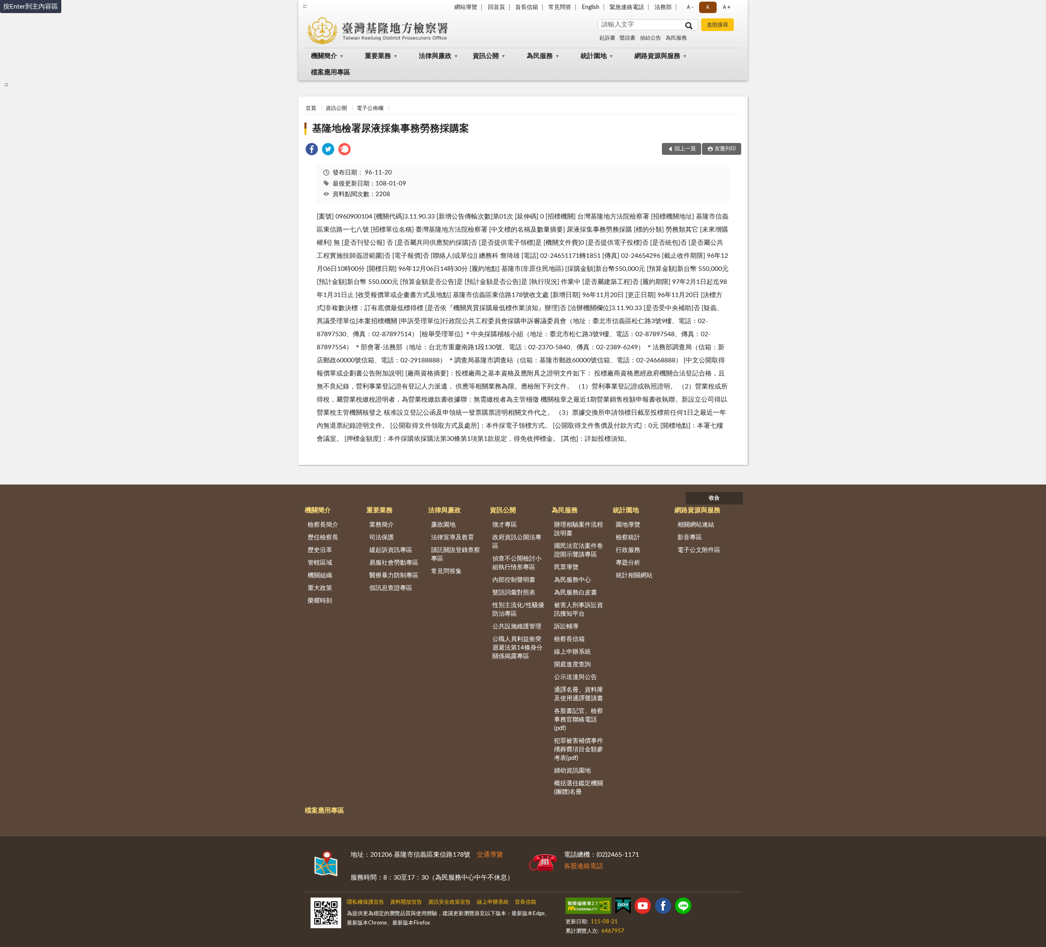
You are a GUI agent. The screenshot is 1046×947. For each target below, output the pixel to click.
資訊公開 (486, 56)
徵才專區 (504, 525)
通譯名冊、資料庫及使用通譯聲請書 (578, 694)
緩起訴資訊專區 (390, 550)
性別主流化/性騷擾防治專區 (518, 609)
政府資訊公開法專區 (516, 541)
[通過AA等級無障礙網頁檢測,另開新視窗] (588, 907)
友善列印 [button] (725, 149)
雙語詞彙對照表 (513, 593)
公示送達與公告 (575, 677)
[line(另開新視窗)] (683, 907)
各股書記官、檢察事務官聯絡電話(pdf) (578, 719)
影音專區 (689, 537)
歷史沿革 (320, 550)
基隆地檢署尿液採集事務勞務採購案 (390, 129)
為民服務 (676, 38)
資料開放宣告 (406, 902)
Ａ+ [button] (726, 7)
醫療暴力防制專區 (393, 575)
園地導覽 (628, 525)
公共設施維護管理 (516, 626)
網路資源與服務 (657, 56)
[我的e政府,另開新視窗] (623, 907)
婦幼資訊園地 (572, 771)
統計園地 (594, 56)
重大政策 (320, 588)
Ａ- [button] (689, 7)
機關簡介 (324, 56)
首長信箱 (526, 7)
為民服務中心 (572, 580)
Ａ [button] (708, 7)
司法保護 (381, 537)
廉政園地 (443, 525)
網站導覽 (465, 7)
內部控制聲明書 (513, 580)
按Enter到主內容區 (30, 6)
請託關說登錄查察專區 (455, 554)
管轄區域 (320, 563)
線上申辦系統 (572, 652)
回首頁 (496, 7)
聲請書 (627, 38)
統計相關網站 (634, 575)
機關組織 (320, 575)
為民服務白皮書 (575, 593)
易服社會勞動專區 (393, 563)
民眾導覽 (566, 567)
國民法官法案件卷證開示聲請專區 (578, 550)
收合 (714, 498)
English (590, 7)
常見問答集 (446, 571)
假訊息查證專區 (390, 588)
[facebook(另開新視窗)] (663, 907)
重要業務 (378, 56)
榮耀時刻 (320, 601)
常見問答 (559, 7)
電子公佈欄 (370, 108)
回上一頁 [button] (685, 149)
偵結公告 (650, 38)
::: (304, 6)
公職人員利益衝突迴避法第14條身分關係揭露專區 (517, 647)
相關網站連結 (695, 525)
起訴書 (607, 38)
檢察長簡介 (323, 525)
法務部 (663, 7)
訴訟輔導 (566, 626)
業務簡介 (381, 525)
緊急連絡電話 (627, 7)
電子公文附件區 (698, 550)
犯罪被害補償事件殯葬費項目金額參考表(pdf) (578, 749)
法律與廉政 (435, 56)
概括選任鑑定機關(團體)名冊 (578, 787)
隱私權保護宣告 (365, 902)
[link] (312, 150)
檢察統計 (628, 537)
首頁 (311, 108)
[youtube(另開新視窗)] (643, 907)
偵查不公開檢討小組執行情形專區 (516, 563)
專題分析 (628, 563)
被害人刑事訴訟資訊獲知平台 (578, 609)
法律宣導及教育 (452, 537)
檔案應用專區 (330, 72)
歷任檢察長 (323, 537)
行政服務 (628, 550)
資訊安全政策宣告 (449, 902)
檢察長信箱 (569, 639)
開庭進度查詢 (572, 664)
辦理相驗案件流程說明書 (578, 529)
